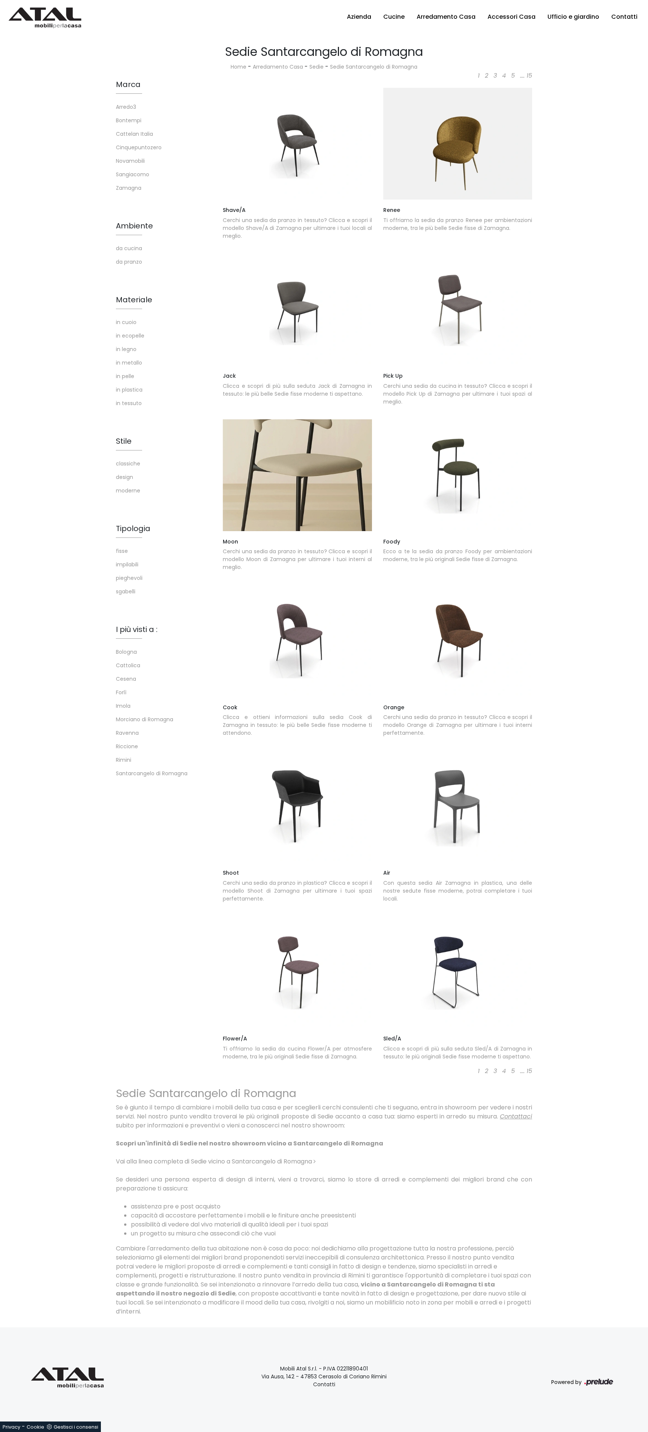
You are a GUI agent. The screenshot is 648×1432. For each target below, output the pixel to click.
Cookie (35, 1426)
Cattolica (128, 665)
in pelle (125, 376)
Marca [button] (128, 84)
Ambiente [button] (134, 226)
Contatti (624, 16)
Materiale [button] (134, 299)
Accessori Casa (512, 16)
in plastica (129, 389)
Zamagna (128, 188)
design (124, 477)
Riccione (127, 746)
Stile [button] (124, 441)
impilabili (127, 564)
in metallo (129, 362)
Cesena (126, 679)
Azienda (359, 16)
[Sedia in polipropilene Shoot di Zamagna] (297, 806)
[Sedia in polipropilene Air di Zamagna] (457, 806)
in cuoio (126, 322)
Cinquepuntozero (139, 147)
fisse (122, 551)
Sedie (316, 67)
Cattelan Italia (134, 134)
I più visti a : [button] (137, 629)
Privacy (11, 1426)
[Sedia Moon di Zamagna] (297, 475)
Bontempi (128, 120)
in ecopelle (130, 335)
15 (529, 75)
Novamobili (130, 161)
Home (238, 67)
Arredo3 (126, 107)
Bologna (126, 652)
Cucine (394, 16)
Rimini (123, 760)
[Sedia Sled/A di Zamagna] (457, 972)
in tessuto (129, 403)
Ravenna (127, 733)
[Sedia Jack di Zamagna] (297, 309)
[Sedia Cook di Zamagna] (297, 640)
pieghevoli (129, 578)
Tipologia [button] (133, 528)
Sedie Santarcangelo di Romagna (373, 67)
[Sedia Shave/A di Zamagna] (297, 144)
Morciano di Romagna (144, 719)
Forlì (121, 692)
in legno (126, 349)
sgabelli (125, 591)
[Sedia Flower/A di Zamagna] (297, 972)
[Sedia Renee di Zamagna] (457, 144)
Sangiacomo (132, 174)
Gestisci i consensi (76, 1426)
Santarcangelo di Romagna (152, 773)
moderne (128, 490)
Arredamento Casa (446, 16)
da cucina (129, 248)
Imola (123, 706)
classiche (128, 463)
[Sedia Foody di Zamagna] (457, 475)
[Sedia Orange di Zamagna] (457, 640)
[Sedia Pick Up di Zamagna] (457, 309)
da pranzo (129, 262)
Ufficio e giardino (573, 16)
